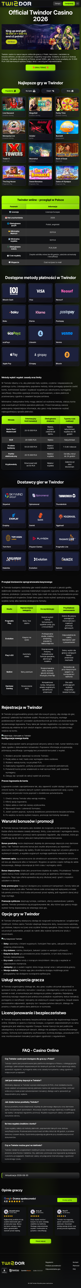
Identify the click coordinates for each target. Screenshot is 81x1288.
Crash (49, 91)
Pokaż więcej (40, 1241)
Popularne (9, 91)
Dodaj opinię (67, 1200)
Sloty (69, 91)
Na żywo (29, 91)
